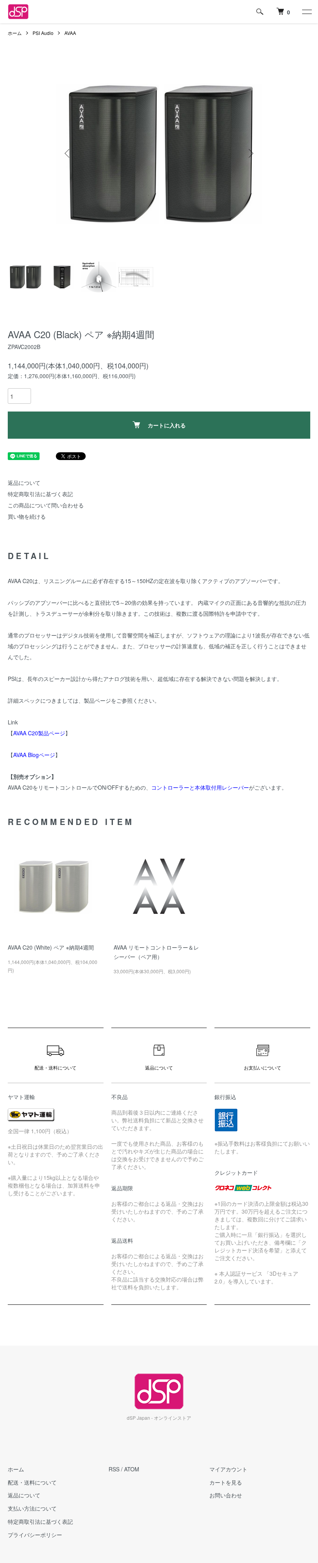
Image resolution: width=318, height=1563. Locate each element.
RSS (114, 1469)
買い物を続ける (27, 516)
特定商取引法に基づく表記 (40, 494)
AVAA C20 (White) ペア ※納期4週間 (51, 947)
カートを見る (225, 1482)
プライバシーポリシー (35, 1535)
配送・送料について (32, 1482)
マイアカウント (228, 1469)
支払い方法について (32, 1508)
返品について (24, 482)
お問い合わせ (225, 1495)
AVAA (70, 33)
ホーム (15, 33)
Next (250, 153)
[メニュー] (306, 11)
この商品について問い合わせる (46, 505)
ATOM (131, 1469)
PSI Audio (43, 33)
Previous (68, 153)
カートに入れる (167, 425)
